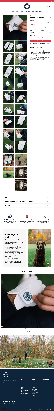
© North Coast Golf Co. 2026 (26, 409)
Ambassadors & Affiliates (35, 393)
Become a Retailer (46, 384)
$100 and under (32, 15)
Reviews (33, 387)
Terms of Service (35, 409)
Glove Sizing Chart (24, 384)
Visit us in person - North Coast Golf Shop (24, 387)
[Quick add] (2, 326)
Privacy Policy (41, 409)
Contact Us (34, 395)
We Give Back (39, 47)
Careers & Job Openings (34, 390)
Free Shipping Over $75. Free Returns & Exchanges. (19, 201)
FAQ (6, 197)
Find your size (32, 24)
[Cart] (50, 6)
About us (7, 205)
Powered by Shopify (48, 409)
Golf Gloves (23, 382)
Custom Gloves (46, 382)
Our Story (34, 382)
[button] (13, 11)
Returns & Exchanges (25, 393)
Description (32, 47)
